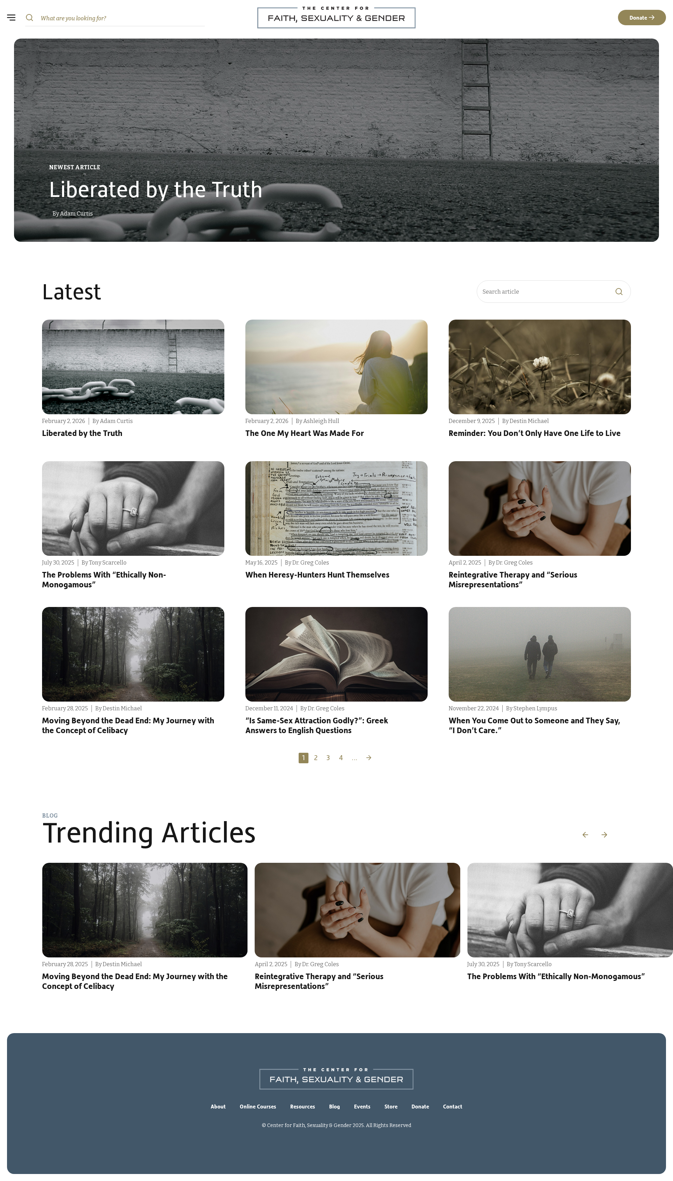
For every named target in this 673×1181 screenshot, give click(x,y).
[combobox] (115, 17)
